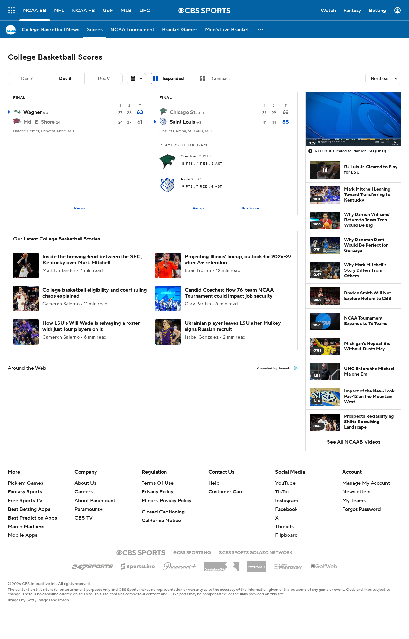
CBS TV (83, 518)
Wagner (32, 112)
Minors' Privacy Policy (166, 501)
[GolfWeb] (324, 566)
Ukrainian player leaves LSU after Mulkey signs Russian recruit (233, 326)
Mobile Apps (22, 535)
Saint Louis (182, 122)
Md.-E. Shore (39, 122)
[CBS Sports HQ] (192, 552)
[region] (353, 119)
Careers (83, 492)
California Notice (161, 520)
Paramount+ (88, 509)
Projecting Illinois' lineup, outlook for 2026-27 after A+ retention (238, 260)
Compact (221, 78)
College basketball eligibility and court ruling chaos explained (94, 293)
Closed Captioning (163, 512)
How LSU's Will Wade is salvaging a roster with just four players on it (91, 326)
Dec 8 (65, 78)
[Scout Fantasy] (288, 566)
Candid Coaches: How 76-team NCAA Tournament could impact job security (229, 293)
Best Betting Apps (29, 509)
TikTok (282, 492)
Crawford (189, 156)
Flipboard (286, 535)
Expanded (173, 78)
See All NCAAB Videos (353, 442)
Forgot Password (361, 509)
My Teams (354, 501)
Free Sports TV (25, 501)
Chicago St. (183, 112)
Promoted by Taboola (273, 368)
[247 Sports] (92, 565)
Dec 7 (27, 78)
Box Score (250, 208)
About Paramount (94, 501)
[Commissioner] (221, 564)
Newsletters (356, 492)
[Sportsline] (138, 565)
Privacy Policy (157, 492)
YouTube (285, 483)
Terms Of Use (158, 483)
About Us (85, 483)
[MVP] (256, 564)
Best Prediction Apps (32, 518)
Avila (185, 179)
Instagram (286, 501)
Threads (284, 526)
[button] (11, 10)
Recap (79, 208)
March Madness (26, 526)
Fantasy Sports (25, 492)
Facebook (286, 509)
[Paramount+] (179, 565)
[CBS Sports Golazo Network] (256, 552)
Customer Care (226, 492)
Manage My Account (366, 483)
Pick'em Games (25, 483)
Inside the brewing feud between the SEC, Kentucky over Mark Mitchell (92, 260)
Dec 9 (104, 78)
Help (214, 483)
